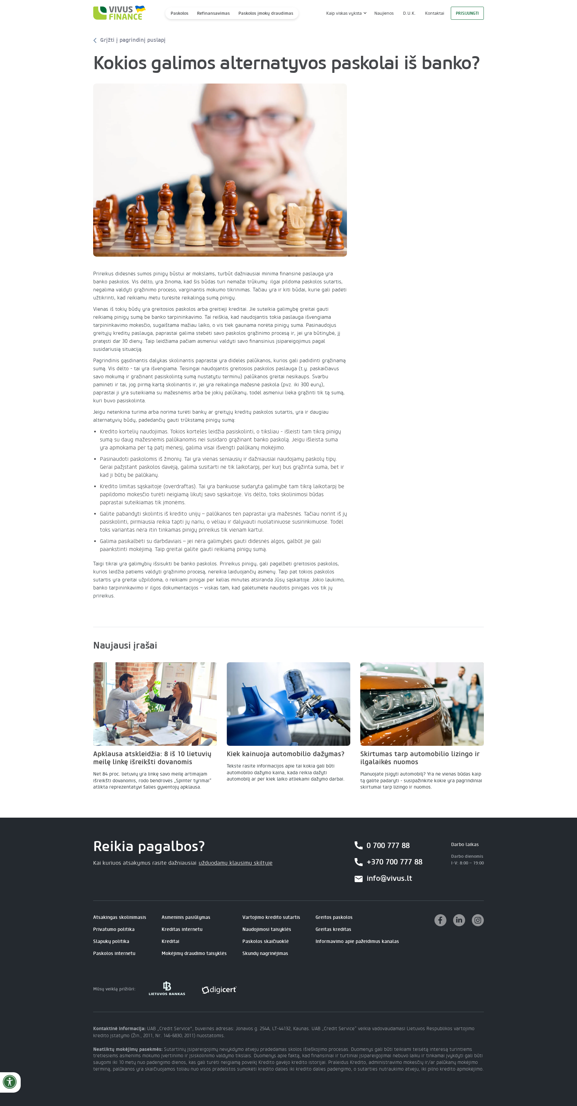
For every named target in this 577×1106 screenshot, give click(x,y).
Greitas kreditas (333, 929)
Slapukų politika (111, 941)
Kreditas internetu (182, 929)
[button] (346, 13)
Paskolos (179, 13)
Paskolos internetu (114, 953)
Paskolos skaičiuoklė (265, 941)
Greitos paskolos (334, 917)
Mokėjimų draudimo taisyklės (194, 953)
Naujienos (384, 13)
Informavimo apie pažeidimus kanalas (357, 941)
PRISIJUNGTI (467, 13)
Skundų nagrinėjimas (265, 953)
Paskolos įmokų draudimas (265, 13)
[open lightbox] (220, 170)
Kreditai (170, 941)
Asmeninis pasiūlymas (186, 917)
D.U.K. (409, 13)
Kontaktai (434, 13)
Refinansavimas (213, 13)
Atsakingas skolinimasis (119, 917)
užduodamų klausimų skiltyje (235, 863)
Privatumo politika (114, 929)
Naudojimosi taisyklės (266, 929)
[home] (117, 13)
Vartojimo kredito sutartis (271, 917)
